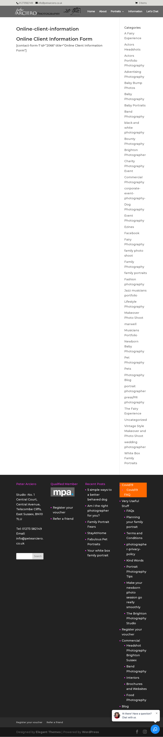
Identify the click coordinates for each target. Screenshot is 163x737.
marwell (130, 324)
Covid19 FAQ (131, 492)
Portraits (116, 11)
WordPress (90, 732)
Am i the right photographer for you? (98, 510)
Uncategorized (135, 420)
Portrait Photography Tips (136, 571)
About (102, 11)
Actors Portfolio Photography (134, 60)
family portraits (135, 273)
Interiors (132, 677)
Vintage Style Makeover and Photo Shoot (135, 431)
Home (91, 11)
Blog (125, 706)
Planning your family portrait (134, 522)
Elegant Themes (48, 732)
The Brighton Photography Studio (136, 618)
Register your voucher (29, 722)
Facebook (131, 233)
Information (135, 11)
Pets (127, 368)
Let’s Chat (152, 11)
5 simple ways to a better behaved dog (99, 494)
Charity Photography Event (134, 166)
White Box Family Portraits (132, 458)
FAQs (130, 511)
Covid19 (127, 485)
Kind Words (134, 560)
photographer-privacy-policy (136, 549)
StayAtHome (96, 533)
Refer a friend (63, 519)
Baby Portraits (134, 105)
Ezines (129, 227)
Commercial (131, 640)
